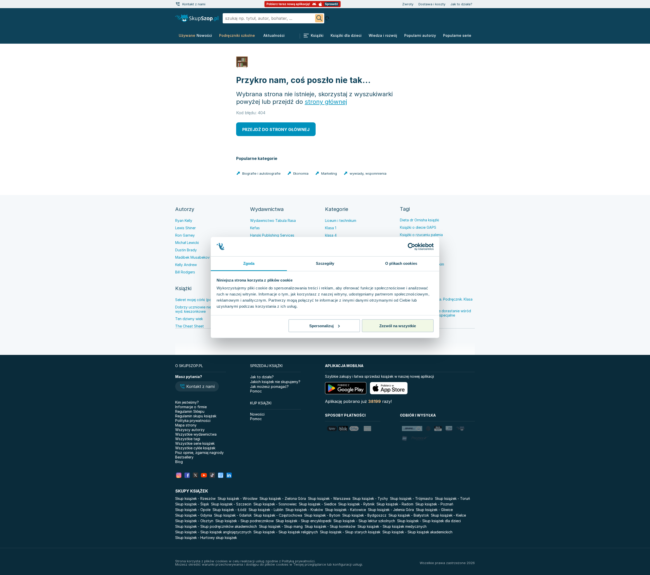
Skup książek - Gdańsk (233, 515)
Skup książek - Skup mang (281, 526)
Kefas (255, 228)
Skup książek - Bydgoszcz (364, 515)
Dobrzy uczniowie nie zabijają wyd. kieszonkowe (200, 309)
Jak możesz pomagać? (269, 386)
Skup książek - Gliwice (434, 509)
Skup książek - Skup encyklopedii (303, 521)
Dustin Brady (186, 250)
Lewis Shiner (185, 228)
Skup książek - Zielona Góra (282, 498)
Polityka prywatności (192, 420)
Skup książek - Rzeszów (195, 498)
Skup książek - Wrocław (237, 498)
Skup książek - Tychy (370, 498)
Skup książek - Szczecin (231, 504)
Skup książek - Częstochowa (278, 515)
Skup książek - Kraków (304, 509)
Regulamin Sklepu (189, 411)
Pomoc (256, 391)
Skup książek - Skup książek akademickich (417, 532)
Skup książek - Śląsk (192, 504)
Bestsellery (184, 457)
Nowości (257, 414)
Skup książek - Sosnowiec (275, 504)
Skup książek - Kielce (448, 515)
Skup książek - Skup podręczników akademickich (216, 526)
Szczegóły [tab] (325, 263)
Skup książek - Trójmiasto (411, 498)
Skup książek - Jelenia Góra (391, 509)
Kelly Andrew (186, 264)
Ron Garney (185, 235)
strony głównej (326, 101)
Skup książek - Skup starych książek (350, 532)
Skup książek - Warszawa (329, 498)
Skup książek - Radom (395, 504)
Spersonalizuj (321, 325)
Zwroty (407, 4)
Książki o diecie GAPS (418, 227)
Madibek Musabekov (192, 257)
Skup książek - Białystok (408, 515)
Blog (179, 461)
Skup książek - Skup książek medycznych (392, 526)
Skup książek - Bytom (322, 515)
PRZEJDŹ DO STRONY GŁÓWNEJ (276, 129)
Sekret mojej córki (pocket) (198, 300)
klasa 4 (331, 235)
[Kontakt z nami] (177, 4)
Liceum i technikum (340, 220)
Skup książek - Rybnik (356, 504)
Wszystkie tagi (187, 439)
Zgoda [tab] (249, 263)
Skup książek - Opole (192, 509)
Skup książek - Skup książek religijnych (285, 532)
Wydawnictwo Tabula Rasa (273, 220)
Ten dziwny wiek (189, 319)
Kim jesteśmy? (187, 402)
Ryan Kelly (183, 220)
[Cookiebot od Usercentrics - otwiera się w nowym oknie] (411, 247)
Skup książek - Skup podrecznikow (244, 521)
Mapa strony (186, 425)
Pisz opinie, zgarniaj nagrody (199, 452)
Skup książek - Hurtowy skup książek (206, 537)
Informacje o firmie (191, 407)
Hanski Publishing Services (272, 235)
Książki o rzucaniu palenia (421, 235)
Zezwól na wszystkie (397, 325)
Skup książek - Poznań (434, 504)
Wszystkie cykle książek (195, 448)
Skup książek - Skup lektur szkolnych (364, 521)
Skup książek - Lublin (266, 509)
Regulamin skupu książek (195, 416)
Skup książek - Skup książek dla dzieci (429, 521)
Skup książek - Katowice (345, 509)
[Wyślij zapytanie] (319, 18)
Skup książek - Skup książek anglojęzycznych (213, 532)
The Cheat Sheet (189, 326)
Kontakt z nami (193, 4)
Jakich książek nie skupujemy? (275, 382)
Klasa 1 (330, 228)
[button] (197, 386)
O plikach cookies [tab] (401, 263)
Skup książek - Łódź (230, 509)
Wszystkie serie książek (195, 443)
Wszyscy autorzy (190, 430)
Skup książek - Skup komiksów (330, 526)
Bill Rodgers (185, 272)
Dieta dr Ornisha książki (419, 220)
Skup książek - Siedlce (317, 504)
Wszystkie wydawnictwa (196, 434)
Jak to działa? (461, 4)
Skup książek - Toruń (452, 498)
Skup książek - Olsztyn (194, 521)
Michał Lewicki (187, 242)
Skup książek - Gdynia (193, 515)
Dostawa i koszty (431, 4)
